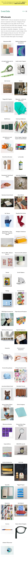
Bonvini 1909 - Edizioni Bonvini (7, 253)
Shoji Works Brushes (7, 157)
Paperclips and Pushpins (21, 311)
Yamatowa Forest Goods (7, 195)
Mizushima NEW (7, 41)
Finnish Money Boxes (7, 368)
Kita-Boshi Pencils (21, 386)
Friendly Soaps (20, 290)
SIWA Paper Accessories (7, 311)
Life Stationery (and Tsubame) (7, 138)
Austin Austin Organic (21, 61)
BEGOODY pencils (21, 444)
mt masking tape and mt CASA (7, 62)
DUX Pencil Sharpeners (7, 330)
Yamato (7, 272)
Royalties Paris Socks (21, 213)
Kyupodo (7, 484)
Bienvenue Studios (7, 424)
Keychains (7, 503)
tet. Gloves (7, 213)
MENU (23, 11)
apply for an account (20, 3)
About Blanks (21, 195)
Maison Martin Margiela (20, 524)
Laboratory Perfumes (21, 175)
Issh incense (7, 81)
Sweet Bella (5, 11)
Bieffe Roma (7, 119)
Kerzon (21, 81)
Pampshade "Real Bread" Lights (7, 176)
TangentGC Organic (7, 99)
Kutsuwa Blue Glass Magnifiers (20, 425)
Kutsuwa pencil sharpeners (20, 349)
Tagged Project (20, 484)
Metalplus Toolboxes (21, 231)
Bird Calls (21, 462)
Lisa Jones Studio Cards (7, 386)
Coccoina (7, 348)
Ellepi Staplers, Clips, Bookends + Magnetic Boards (7, 233)
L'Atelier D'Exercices (7, 542)
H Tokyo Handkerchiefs (20, 368)
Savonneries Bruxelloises (21, 252)
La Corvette (21, 157)
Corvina (7, 524)
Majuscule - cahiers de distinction (21, 100)
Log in (23, 2)
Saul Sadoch (21, 503)
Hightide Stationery (20, 330)
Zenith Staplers (20, 272)
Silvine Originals (21, 404)
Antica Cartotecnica (7, 462)
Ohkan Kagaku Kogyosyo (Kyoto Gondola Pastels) (21, 138)
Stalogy (7, 290)
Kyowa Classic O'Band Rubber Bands (7, 405)
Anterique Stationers (21, 119)
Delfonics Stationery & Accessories (21, 42)
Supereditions (7, 444)
